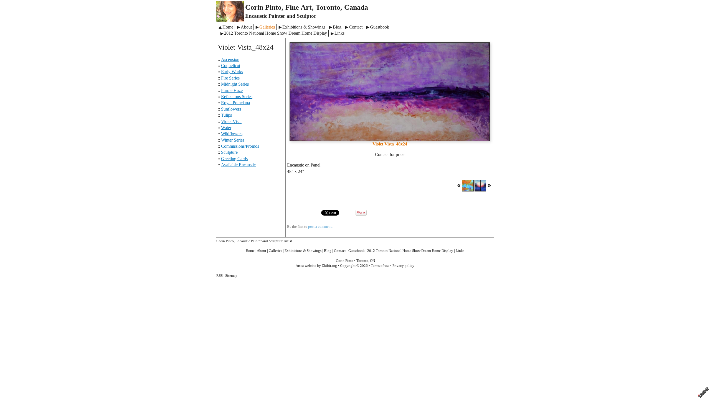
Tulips (226, 115)
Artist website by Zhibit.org (316, 266)
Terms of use (380, 266)
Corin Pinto (344, 261)
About (246, 27)
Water (226, 127)
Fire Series (230, 78)
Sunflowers (231, 109)
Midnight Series (235, 84)
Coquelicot (230, 65)
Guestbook (379, 27)
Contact (355, 27)
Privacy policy (403, 266)
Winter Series (232, 140)
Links (339, 33)
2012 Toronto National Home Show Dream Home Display (275, 33)
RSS (219, 276)
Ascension (230, 59)
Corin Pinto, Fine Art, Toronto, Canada (306, 7)
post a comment (320, 227)
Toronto (362, 261)
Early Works (232, 71)
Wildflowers (231, 133)
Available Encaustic (238, 164)
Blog (337, 27)
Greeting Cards (234, 158)
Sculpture (229, 152)
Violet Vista (231, 121)
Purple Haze (232, 90)
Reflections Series (236, 96)
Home (227, 27)
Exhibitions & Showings (303, 27)
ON (372, 261)
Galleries (267, 27)
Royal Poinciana (235, 102)
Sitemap (231, 276)
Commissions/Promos (240, 146)
